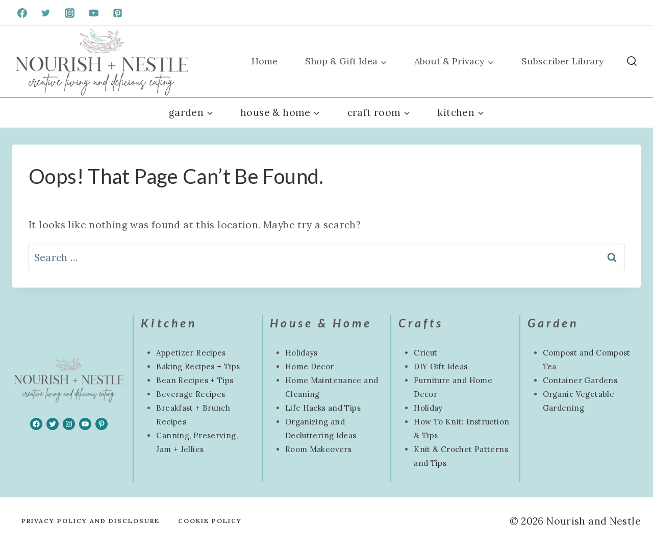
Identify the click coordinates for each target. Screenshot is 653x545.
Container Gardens (580, 380)
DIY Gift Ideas (440, 366)
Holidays (301, 353)
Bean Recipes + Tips (194, 380)
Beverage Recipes (190, 394)
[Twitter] (46, 12)
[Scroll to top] (25, 504)
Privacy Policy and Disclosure (90, 521)
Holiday (428, 408)
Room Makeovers (318, 449)
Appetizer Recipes (190, 353)
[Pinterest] (118, 12)
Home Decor (309, 366)
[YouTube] (94, 12)
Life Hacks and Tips (323, 408)
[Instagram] (70, 12)
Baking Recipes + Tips (198, 366)
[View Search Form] (632, 61)
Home (265, 61)
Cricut (425, 353)
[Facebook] (22, 12)
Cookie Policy (210, 521)
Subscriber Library (562, 61)
